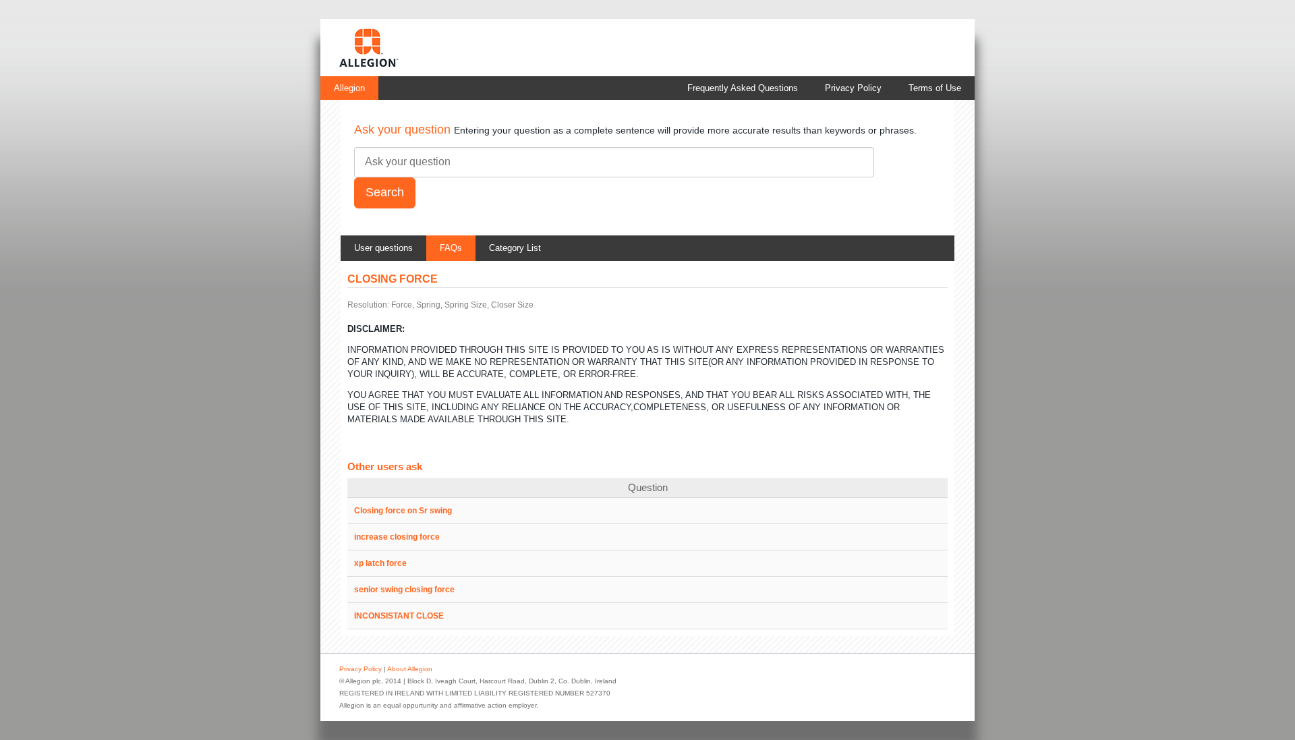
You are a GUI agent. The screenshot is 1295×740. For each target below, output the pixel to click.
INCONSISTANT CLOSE (399, 616)
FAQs (451, 248)
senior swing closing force (404, 589)
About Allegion (409, 669)
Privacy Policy (853, 88)
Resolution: (368, 305)
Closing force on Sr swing (403, 510)
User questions (383, 248)
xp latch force (380, 563)
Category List (515, 248)
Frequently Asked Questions (742, 88)
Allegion (349, 88)
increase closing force (397, 537)
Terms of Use (935, 88)
